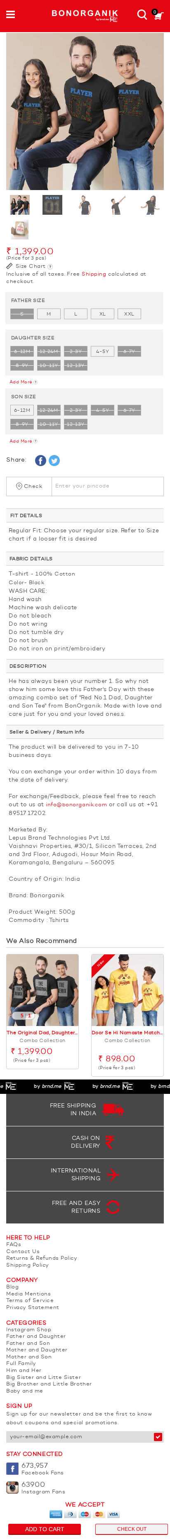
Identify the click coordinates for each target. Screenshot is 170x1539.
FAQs (13, 1244)
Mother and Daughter (37, 1350)
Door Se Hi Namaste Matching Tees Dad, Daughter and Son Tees (127, 1033)
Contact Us (23, 1251)
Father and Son (28, 1343)
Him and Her (24, 1370)
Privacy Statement (32, 1307)
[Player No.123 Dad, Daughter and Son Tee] (85, 111)
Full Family (21, 1363)
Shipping (94, 274)
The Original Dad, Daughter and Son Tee (42, 1033)
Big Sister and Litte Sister (43, 1377)
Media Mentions (28, 1294)
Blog (12, 1287)
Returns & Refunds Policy (41, 1258)
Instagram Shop (28, 1329)
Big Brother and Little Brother (49, 1384)
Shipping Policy (27, 1265)
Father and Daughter (36, 1336)
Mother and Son (29, 1357)
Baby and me (24, 1391)
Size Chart (30, 266)
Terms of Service (30, 1300)
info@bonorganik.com (76, 805)
